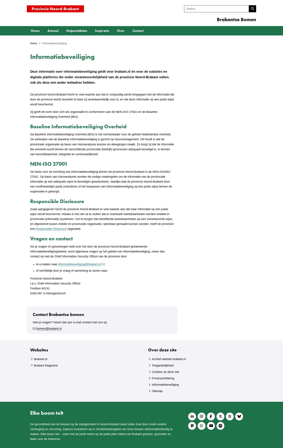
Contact (138, 31)
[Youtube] (211, 426)
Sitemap (157, 391)
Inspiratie (102, 31)
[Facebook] (211, 416)
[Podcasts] (220, 426)
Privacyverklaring (163, 378)
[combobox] (216, 8)
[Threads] (230, 416)
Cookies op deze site (165, 372)
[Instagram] (202, 416)
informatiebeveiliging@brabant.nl (79, 264)
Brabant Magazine (46, 365)
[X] (220, 416)
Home (35, 31)
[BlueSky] (239, 416)
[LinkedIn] (192, 416)
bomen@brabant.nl (49, 328)
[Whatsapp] (202, 426)
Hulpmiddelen (76, 31)
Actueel (52, 31)
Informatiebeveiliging (165, 384)
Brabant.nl (40, 359)
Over (121, 31)
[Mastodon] (192, 426)
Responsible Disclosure (51, 228)
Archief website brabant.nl (169, 359)
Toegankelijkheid (163, 365)
